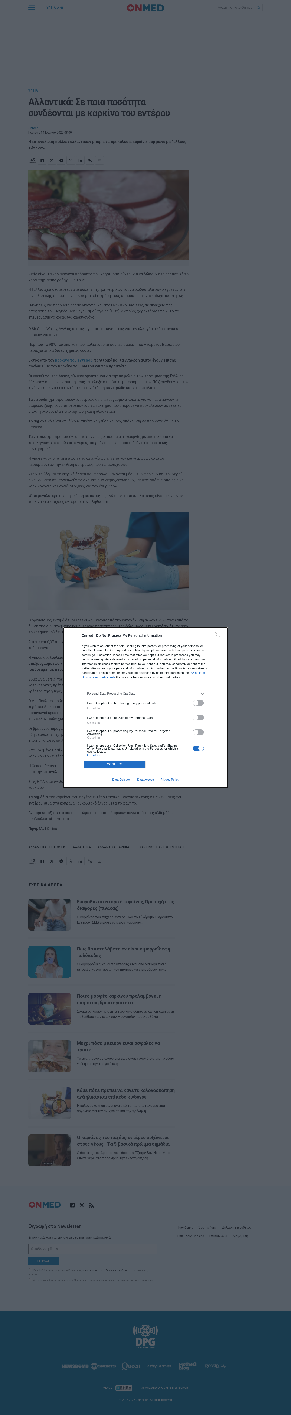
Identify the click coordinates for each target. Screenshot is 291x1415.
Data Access (145, 779)
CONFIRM (115, 764)
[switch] (198, 703)
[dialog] (145, 708)
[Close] (219, 636)
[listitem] (145, 693)
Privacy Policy (169, 779)
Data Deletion (121, 779)
